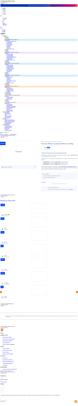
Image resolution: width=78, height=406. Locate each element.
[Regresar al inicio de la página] (1, 330)
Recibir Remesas (9, 105)
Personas (4, 29)
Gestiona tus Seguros (10, 82)
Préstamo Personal (10, 65)
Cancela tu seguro (6, 352)
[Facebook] (39, 386)
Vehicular (8, 78)
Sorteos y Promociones (10, 48)
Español (4, 11)
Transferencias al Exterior (11, 107)
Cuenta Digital (9, 42)
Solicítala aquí (71, 189)
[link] (39, 210)
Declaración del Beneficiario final (8, 361)
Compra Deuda (9, 58)
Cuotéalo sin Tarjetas (10, 68)
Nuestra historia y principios (7, 337)
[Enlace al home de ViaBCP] (1, 16)
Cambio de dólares (10, 97)
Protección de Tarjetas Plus (11, 80)
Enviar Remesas (9, 104)
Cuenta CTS (9, 47)
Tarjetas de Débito (10, 55)
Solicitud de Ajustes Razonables (8, 353)
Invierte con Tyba (10, 89)
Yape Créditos (9, 69)
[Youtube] (39, 390)
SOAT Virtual (9, 79)
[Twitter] (39, 388)
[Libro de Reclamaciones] (9, 400)
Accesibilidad (5, 365)
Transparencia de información (7, 359)
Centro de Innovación (6, 342)
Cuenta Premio (9, 43)
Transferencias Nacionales (11, 106)
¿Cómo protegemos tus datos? (8, 363)
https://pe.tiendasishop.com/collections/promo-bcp (67, 166)
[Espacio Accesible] (2, 405)
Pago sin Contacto (10, 110)
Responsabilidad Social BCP (7, 340)
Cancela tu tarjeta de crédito (7, 350)
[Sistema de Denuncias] (3, 400)
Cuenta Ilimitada (9, 45)
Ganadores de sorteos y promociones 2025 (10, 369)
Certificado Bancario (10, 90)
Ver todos (8, 71)
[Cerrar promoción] (76, 5)
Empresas (4, 9)
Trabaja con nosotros (6, 344)
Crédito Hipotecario (10, 66)
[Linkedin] (39, 392)
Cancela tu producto (6, 348)
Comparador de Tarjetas (11, 59)
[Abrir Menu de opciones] (5, 25)
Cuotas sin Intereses (10, 56)
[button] (2, 3)
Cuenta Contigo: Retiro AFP (11, 41)
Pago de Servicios (10, 108)
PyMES (4, 30)
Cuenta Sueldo (9, 44)
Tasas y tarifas (5, 357)
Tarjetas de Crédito (10, 54)
